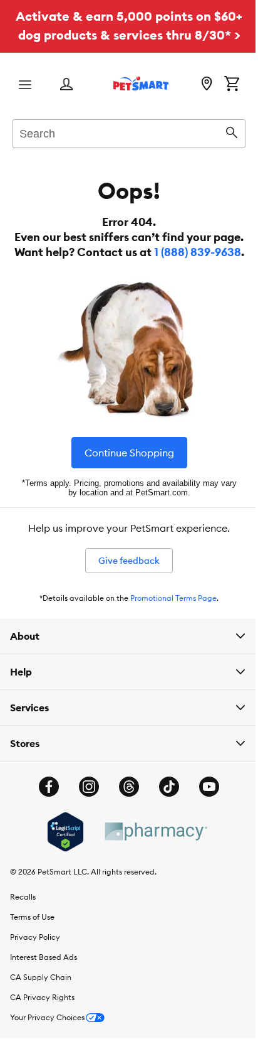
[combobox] (129, 131)
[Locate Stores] (206, 85)
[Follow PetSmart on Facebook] (44, 802)
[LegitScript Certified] (60, 847)
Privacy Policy (35, 952)
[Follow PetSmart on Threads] (125, 802)
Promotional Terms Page (173, 598)
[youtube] (205, 802)
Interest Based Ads (43, 972)
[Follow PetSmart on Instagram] (85, 802)
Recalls (23, 912)
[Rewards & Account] (66, 85)
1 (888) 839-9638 (197, 252)
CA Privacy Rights (42, 1012)
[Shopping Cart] (231, 85)
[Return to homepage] (140, 83)
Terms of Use (32, 932)
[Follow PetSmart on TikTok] (165, 802)
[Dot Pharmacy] (150, 846)
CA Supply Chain (40, 992)
